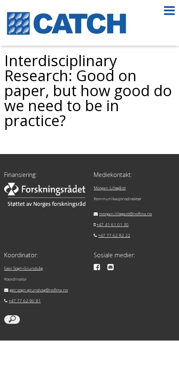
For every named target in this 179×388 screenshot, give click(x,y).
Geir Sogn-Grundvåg (23, 268)
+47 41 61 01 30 (113, 224)
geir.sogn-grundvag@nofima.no (39, 290)
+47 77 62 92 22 (114, 235)
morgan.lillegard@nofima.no (125, 213)
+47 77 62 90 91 (25, 300)
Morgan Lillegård (110, 188)
